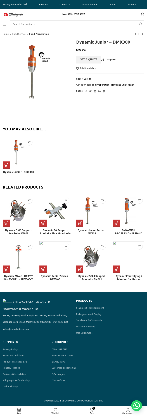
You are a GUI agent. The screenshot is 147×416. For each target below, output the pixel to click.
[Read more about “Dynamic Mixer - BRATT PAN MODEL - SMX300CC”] (6, 269)
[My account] (142, 14)
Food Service (19, 34)
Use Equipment (84, 333)
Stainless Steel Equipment (90, 308)
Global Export (59, 381)
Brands (113, 4)
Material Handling (85, 327)
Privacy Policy (10, 349)
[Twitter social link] (90, 91)
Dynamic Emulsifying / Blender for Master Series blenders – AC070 (128, 279)
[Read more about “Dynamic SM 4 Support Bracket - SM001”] (79, 269)
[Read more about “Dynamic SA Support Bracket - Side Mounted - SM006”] (43, 223)
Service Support (90, 4)
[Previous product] (135, 34)
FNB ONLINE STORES (62, 356)
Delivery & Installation (14, 374)
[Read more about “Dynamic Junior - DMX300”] (6, 165)
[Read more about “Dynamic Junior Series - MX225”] (79, 223)
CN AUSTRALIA (59, 349)
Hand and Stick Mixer (122, 85)
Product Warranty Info (15, 362)
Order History (10, 387)
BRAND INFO (58, 362)
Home (6, 34)
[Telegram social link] (104, 91)
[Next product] (142, 34)
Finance (132, 4)
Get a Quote (88, 59)
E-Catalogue (58, 374)
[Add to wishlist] (29, 142)
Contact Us (65, 4)
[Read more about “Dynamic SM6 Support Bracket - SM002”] (6, 223)
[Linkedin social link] (99, 91)
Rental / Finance (11, 368)
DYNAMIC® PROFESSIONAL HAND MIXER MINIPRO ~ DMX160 (128, 233)
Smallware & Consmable (89, 320)
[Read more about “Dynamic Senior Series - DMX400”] (43, 269)
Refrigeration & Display (88, 314)
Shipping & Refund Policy (16, 381)
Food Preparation (39, 34)
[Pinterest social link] (95, 91)
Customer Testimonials (64, 368)
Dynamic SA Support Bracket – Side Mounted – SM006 (55, 233)
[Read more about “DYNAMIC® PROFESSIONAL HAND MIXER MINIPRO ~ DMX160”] (116, 223)
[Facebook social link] (86, 91)
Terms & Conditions (13, 356)
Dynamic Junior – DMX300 (18, 172)
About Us (43, 4)
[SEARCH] (140, 24)
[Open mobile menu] (4, 24)
